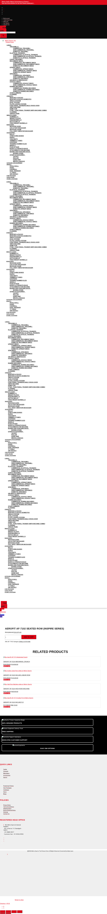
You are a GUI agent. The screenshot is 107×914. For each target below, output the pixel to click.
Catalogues (10, 177)
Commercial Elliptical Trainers (25, 54)
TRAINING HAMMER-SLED (18, 144)
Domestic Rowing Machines (23, 91)
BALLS (12, 134)
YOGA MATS (14, 139)
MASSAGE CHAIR (15, 129)
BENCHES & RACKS (16, 97)
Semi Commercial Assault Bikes (25, 85)
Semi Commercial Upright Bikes (25, 70)
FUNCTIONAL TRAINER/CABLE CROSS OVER (24, 105)
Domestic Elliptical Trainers (24, 58)
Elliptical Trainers (17, 53)
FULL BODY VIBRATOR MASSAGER (21, 131)
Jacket (16, 156)
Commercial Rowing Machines (24, 88)
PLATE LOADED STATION (18, 104)
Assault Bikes (15, 81)
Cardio (9, 45)
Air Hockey (14, 174)
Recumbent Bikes (16, 61)
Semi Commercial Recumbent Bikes (26, 64)
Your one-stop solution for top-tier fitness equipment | (18, 3)
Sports (9, 164)
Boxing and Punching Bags (20, 152)
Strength (10, 96)
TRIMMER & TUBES (16, 140)
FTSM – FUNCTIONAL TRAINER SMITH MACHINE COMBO (28, 110)
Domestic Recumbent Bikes (23, 66)
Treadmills (14, 46)
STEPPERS (13, 142)
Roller (16, 158)
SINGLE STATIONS (24, 641)
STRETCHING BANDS (17, 136)
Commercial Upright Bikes (23, 69)
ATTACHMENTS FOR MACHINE (20, 150)
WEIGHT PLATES (15, 118)
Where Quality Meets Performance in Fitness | (16, 1)
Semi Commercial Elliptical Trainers (27, 56)
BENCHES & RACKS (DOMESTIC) (20, 99)
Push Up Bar (14, 147)
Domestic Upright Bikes (22, 72)
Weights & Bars (11, 115)
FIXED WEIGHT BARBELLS (18, 123)
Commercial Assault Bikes (23, 83)
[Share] (14, 911)
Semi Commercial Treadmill (23, 50)
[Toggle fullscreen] (8, 911)
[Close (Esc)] (19, 911)
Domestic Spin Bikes (20, 78)
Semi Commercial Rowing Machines (26, 89)
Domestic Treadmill (20, 51)
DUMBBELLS (14, 116)
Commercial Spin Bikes (21, 75)
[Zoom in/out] (2, 911)
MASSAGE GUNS (15, 126)
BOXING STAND (18, 153)
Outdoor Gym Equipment (14, 163)
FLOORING (13, 112)
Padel (12, 167)
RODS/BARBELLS (15, 120)
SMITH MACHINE (15, 107)
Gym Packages (11, 175)
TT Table (13, 172)
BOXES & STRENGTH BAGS (19, 148)
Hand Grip (17, 159)
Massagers (10, 124)
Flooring (13, 94)
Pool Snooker (15, 171)
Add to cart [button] (6, 666)
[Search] (3, 35)
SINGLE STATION (15, 101)
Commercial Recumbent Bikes (24, 62)
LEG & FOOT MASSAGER (18, 128)
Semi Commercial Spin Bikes (23, 77)
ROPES (12, 137)
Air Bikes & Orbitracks (18, 80)
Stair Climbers (15, 93)
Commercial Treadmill (22, 48)
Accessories (11, 132)
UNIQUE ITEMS (14, 113)
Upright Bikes (15, 67)
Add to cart (29, 637)
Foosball (13, 169)
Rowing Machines (16, 86)
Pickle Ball (14, 166)
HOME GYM (13, 109)
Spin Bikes (13, 73)
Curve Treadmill (16, 59)
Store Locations (12, 179)
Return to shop (19, 900)
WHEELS (13, 145)
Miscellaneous (19, 161)
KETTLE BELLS (15, 121)
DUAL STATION (15, 102)
